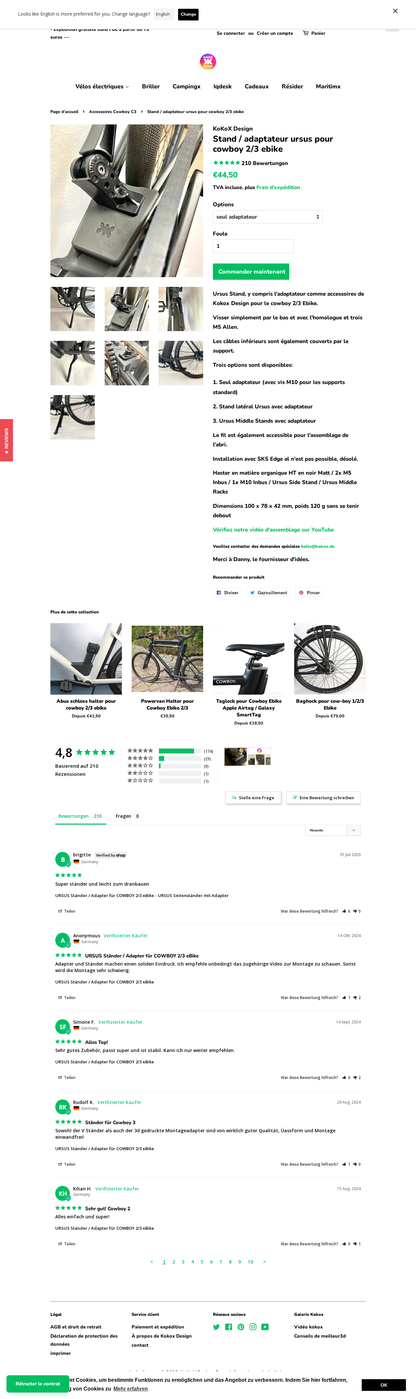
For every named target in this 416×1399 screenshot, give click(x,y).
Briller (151, 86)
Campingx (187, 86)
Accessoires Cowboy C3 (112, 112)
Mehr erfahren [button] (130, 1389)
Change (188, 14)
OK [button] (384, 1385)
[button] (346, 911)
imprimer (60, 1353)
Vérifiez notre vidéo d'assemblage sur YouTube (273, 529)
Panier (318, 33)
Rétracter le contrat (38, 1383)
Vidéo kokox (308, 1327)
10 (251, 1261)
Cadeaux (257, 86)
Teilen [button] (69, 911)
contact (140, 1345)
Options (223, 204)
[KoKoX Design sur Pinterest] (240, 1328)
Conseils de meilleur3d (320, 1336)
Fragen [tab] (123, 816)
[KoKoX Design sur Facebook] (228, 1328)
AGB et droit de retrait (75, 1327)
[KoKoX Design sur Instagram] (252, 1328)
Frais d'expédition (278, 187)
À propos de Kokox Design (162, 1336)
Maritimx (328, 86)
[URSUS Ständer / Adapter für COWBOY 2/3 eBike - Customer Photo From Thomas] (236, 757)
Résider (292, 86)
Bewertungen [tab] (73, 816)
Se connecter (231, 33)
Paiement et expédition (158, 1327)
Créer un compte (275, 33)
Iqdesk (223, 86)
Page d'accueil (64, 112)
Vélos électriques (100, 86)
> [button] (264, 1261)
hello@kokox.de (317, 546)
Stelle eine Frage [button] (256, 798)
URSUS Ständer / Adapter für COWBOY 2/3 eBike (104, 895)
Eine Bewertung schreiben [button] (327, 798)
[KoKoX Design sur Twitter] (216, 1328)
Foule (220, 233)
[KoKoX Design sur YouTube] (265, 1328)
